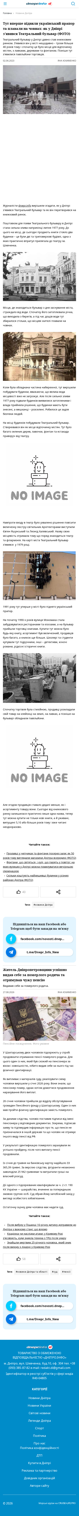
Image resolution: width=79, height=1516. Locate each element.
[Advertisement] (39, 158)
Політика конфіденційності (39, 1448)
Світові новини (39, 1413)
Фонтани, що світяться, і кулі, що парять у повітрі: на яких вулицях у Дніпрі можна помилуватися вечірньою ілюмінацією (39, 866)
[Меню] (5, 3)
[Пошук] (73, 3)
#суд (54, 1271)
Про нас (39, 1443)
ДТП (39, 1455)
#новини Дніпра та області (31, 1271)
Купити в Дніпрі (39, 1463)
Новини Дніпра (39, 1398)
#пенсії (66, 1271)
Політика (39, 1436)
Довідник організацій (39, 1478)
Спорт (39, 1428)
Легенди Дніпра (39, 1421)
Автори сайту (39, 1486)
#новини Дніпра (43, 904)
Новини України (39, 1405)
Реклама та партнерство (39, 1470)
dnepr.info (24, 205)
